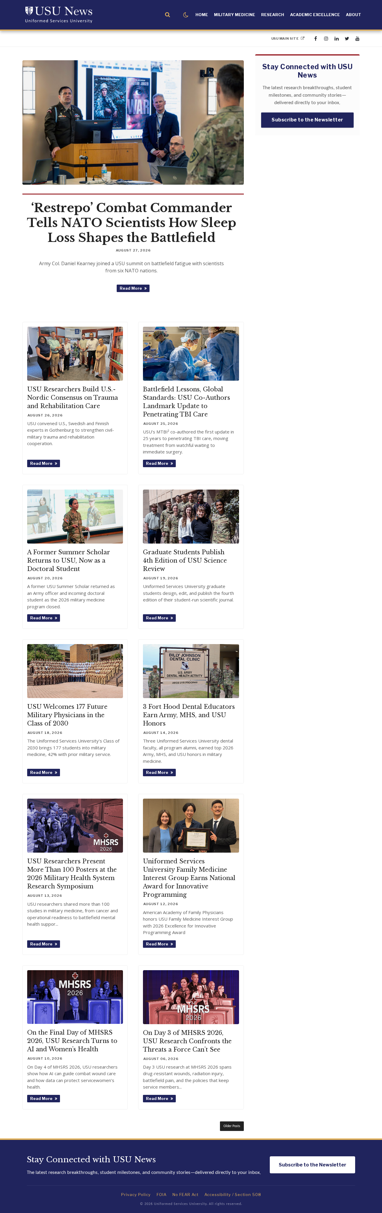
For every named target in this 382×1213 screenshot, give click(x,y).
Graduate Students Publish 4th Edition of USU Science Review (185, 560)
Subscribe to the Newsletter (307, 120)
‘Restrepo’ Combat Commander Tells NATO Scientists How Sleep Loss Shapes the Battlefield (131, 222)
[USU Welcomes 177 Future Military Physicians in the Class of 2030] (75, 671)
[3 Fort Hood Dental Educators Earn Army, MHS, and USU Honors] (191, 671)
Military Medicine (234, 14)
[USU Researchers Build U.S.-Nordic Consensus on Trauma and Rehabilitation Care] (75, 354)
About (353, 14)
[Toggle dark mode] (186, 14)
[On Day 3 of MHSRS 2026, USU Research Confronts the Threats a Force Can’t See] (191, 997)
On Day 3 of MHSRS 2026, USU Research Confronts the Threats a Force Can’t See (187, 1041)
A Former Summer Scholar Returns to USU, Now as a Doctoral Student (68, 560)
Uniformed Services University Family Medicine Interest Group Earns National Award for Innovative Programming (189, 878)
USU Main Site (285, 38)
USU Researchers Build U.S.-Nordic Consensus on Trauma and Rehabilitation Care (72, 398)
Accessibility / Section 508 (232, 1194)
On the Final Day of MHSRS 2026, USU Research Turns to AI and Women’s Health (72, 1041)
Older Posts (232, 1126)
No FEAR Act (185, 1194)
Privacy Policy (136, 1194)
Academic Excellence (315, 14)
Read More (134, 289)
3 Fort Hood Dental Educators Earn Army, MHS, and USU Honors (189, 715)
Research (272, 14)
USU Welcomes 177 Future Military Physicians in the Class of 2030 (67, 715)
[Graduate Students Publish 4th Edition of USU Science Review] (191, 517)
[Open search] (168, 14)
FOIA (162, 1194)
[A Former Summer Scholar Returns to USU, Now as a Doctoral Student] (75, 517)
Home (201, 14)
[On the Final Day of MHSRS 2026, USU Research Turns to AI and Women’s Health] (75, 997)
